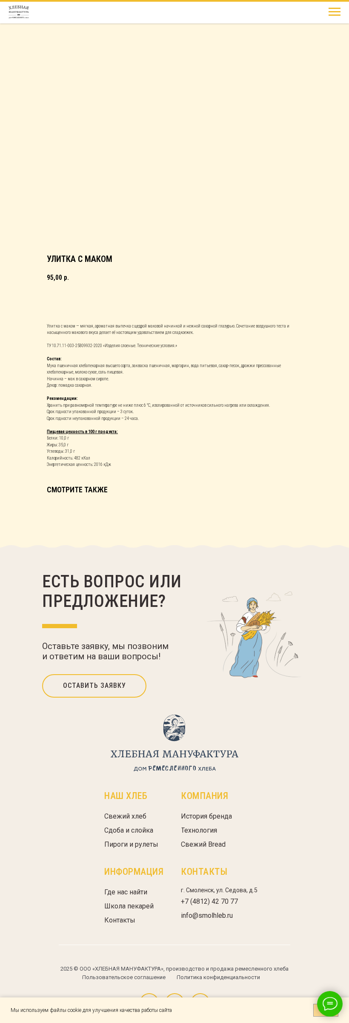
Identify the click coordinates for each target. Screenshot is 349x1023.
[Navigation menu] (334, 12)
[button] (94, 686)
